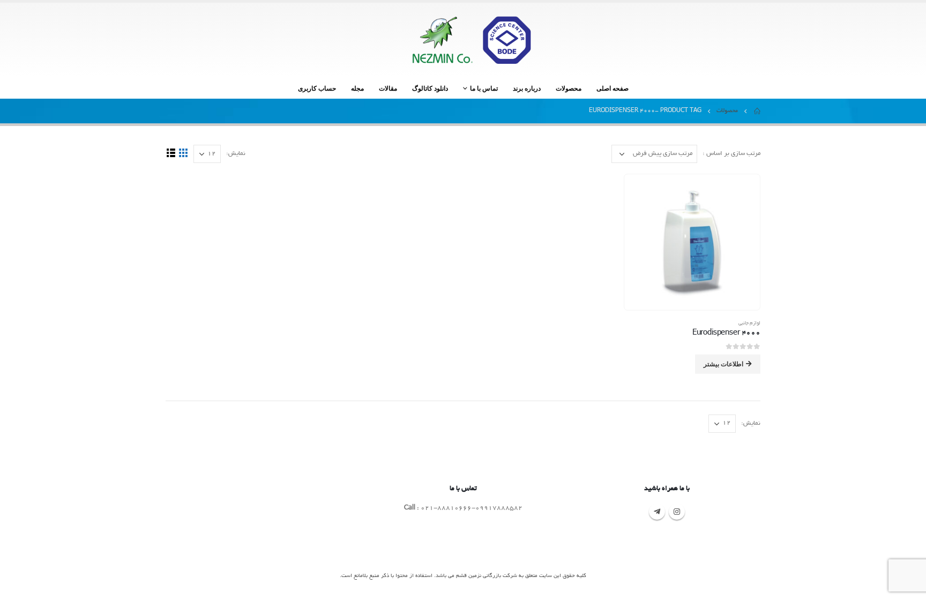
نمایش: (235, 153)
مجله (357, 88)
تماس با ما (484, 88)
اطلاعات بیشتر (723, 363)
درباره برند (527, 88)
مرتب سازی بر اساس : (731, 153)
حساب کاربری (317, 88)
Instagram (677, 512)
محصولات (568, 88)
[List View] (171, 153)
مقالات (388, 88)
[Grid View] (183, 153)
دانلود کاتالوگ (430, 88)
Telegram (657, 512)
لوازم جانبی (749, 323)
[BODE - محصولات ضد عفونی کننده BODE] (471, 39)
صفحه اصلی (612, 88)
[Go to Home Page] (756, 111)
